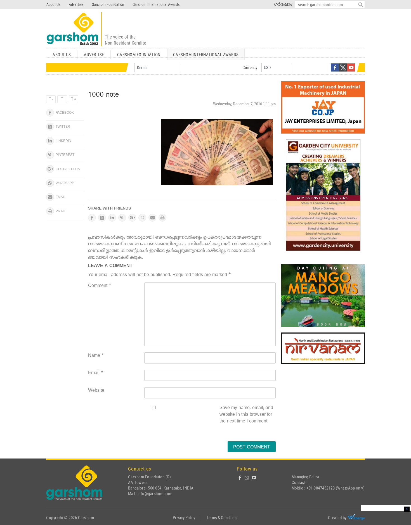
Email (95, 373)
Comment (99, 286)
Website (96, 390)
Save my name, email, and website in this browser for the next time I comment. (246, 414)
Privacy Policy (184, 517)
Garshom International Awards (156, 4)
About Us (53, 4)
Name (96, 355)
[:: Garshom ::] (96, 29)
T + (73, 99)
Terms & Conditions (222, 517)
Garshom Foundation (108, 4)
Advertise (76, 4)
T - (51, 99)
